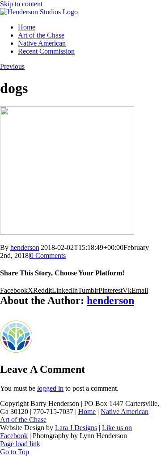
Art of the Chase (23, 419)
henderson (24, 247)
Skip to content (21, 4)
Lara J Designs (76, 427)
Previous (12, 66)
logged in (50, 388)
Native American (124, 411)
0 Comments (48, 255)
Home (87, 411)
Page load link (20, 444)
